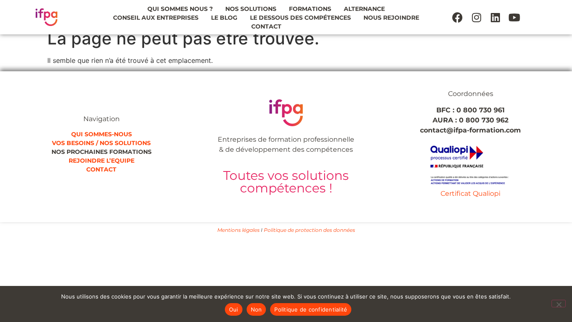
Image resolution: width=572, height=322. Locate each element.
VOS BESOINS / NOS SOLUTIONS (101, 143)
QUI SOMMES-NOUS (101, 134)
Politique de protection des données (309, 230)
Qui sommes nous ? (180, 9)
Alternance (364, 9)
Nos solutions (250, 9)
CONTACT (101, 169)
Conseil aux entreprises (155, 17)
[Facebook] (457, 17)
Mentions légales (238, 230)
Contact (266, 26)
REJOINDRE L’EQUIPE (101, 160)
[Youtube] (514, 17)
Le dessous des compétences (300, 17)
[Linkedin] (495, 17)
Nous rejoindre (391, 17)
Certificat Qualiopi (470, 193)
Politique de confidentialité (310, 309)
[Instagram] (476, 17)
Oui (233, 309)
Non (256, 309)
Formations (310, 9)
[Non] (558, 303)
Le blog (224, 17)
